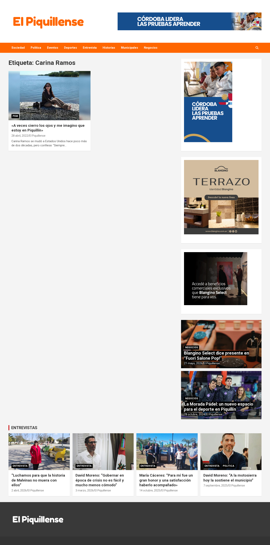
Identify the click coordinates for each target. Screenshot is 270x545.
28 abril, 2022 (19, 135)
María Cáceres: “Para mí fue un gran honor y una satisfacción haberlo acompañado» (166, 480)
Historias (109, 47)
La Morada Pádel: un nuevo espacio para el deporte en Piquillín (218, 407)
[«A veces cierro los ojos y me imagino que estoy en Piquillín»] (49, 95)
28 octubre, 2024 (194, 414)
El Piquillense (37, 135)
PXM (15, 116)
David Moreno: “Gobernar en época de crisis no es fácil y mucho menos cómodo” (100, 480)
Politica (36, 47)
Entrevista (90, 47)
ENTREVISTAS (24, 427)
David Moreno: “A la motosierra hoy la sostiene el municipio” (230, 478)
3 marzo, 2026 (84, 490)
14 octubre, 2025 (149, 490)
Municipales (129, 47)
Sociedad (18, 47)
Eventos (52, 47)
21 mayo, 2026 (193, 363)
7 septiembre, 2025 (215, 485)
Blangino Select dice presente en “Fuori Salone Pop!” (216, 356)
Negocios (150, 47)
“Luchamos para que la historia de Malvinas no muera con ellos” (38, 480)
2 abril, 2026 (18, 490)
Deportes (70, 47)
